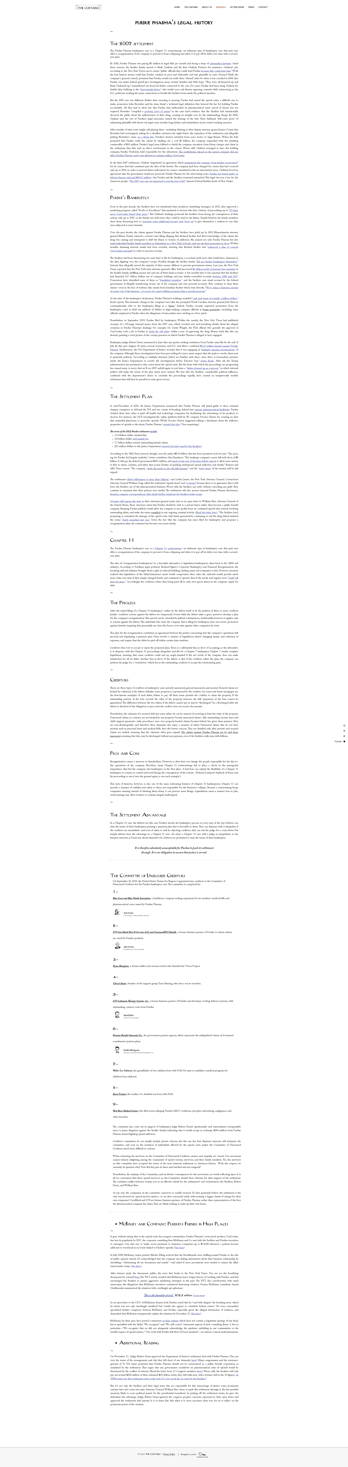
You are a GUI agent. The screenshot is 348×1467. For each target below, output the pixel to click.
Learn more (199, 1296)
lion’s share (205, 468)
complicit (156, 512)
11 (165, 548)
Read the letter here (206, 512)
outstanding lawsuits (220, 63)
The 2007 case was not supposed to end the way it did (157, 181)
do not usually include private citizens (157, 1141)
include (153, 431)
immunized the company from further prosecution (210, 163)
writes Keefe (207, 361)
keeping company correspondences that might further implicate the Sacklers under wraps (156, 494)
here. (137, 1277)
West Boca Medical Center (125, 1111)
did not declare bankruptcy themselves (217, 262)
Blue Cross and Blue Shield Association (131, 898)
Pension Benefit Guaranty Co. (127, 1035)
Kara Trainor (119, 1094)
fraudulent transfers (170, 280)
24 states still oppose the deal (125, 501)
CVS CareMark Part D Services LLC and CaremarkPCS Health (144, 932)
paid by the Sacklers (190, 446)
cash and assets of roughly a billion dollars (215, 298)
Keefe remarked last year (135, 520)
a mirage (191, 483)
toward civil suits (170, 446)
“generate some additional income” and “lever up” (168, 221)
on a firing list (145, 137)
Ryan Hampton (121, 966)
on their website (170, 1321)
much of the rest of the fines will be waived (194, 461)
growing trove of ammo (157, 111)
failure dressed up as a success (202, 368)
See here (179, 1248)
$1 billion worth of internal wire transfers (214, 269)
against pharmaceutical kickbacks (212, 410)
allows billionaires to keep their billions (147, 479)
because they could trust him (216, 71)
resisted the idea (171, 424)
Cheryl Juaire (119, 983)
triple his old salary (159, 331)
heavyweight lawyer (151, 89)
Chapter (159, 548)
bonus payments (211, 310)
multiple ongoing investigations (218, 350)
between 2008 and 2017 (225, 276)
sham (171, 306)
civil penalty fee (141, 439)
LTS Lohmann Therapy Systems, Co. (131, 1001)
